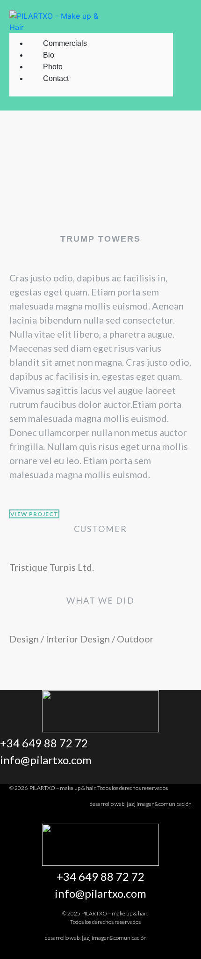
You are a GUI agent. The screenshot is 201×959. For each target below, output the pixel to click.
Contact (56, 78)
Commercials (65, 43)
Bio (48, 55)
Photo (53, 67)
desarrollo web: (141, 803)
